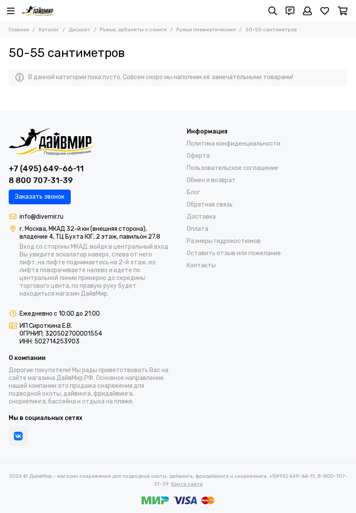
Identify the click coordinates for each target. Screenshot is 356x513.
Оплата (197, 229)
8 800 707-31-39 (41, 180)
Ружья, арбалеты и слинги (133, 30)
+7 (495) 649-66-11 (46, 168)
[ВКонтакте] (18, 436)
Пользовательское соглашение (232, 168)
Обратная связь (210, 204)
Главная (19, 30)
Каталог (49, 30)
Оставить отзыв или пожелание (234, 253)
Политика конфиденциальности (233, 143)
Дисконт (79, 30)
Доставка (201, 216)
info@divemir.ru (41, 216)
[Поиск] (272, 11)
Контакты (201, 265)
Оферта (198, 156)
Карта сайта (187, 484)
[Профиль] (307, 11)
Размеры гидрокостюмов (223, 241)
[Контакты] (290, 11)
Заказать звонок (39, 196)
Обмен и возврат (211, 180)
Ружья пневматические (206, 30)
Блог (193, 192)
